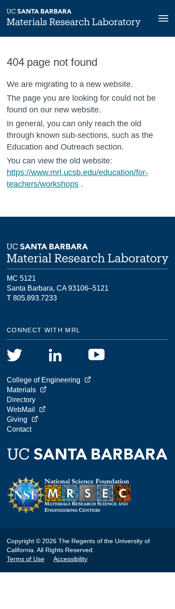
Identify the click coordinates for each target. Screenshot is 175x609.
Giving (17, 419)
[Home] (73, 24)
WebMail (21, 409)
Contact (19, 429)
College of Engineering (43, 380)
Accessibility (70, 558)
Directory (21, 399)
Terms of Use (25, 558)
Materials (21, 390)
